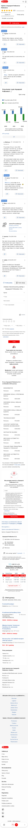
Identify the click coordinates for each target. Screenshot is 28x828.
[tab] (7, 283)
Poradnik (4, 778)
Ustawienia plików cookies (8, 806)
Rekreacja (7, 547)
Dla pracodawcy (13, 231)
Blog (3, 775)
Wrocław (14, 698)
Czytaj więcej (5, 336)
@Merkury (8, 182)
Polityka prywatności (7, 803)
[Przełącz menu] (25, 1)
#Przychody (5, 133)
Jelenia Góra (14, 707)
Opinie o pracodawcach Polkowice (10, 529)
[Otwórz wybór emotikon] (20, 315)
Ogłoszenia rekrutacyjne (8, 784)
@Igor (6, 75)
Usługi (3, 789)
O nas (3, 754)
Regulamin (4, 795)
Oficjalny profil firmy (14, 225)
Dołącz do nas (5, 759)
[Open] (24, 301)
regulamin (12, 328)
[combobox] (12, 301)
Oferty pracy (5, 770)
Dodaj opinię (15, 23)
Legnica (14, 700)
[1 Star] (3, 321)
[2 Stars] (6, 321)
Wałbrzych (14, 705)
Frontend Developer (8, 604)
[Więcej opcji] (25, 6)
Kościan (14, 714)
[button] (20, 10)
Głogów (14, 712)
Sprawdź (19, 553)
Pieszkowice (14, 741)
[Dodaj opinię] (16, 824)
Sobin (14, 730)
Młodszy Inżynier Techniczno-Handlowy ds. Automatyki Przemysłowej (11, 627)
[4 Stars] (11, 321)
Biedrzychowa (14, 725)
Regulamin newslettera (7, 798)
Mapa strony (5, 756)
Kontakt (3, 764)
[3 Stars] (9, 321)
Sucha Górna (14, 739)
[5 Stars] (14, 321)
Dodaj (14, 341)
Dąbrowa (14, 737)
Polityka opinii (5, 800)
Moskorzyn (14, 732)
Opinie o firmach (6, 773)
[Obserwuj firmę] (12, 824)
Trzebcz (14, 723)
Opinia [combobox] (5, 292)
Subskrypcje (5, 761)
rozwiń (23, 27)
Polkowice (14, 721)
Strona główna (5, 526)
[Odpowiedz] (14, 137)
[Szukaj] (4, 824)
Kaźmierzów (14, 734)
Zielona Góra (14, 703)
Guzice (14, 728)
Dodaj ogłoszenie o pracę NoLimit (15, 228)
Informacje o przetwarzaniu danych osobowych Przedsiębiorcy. (12, 522)
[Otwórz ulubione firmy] (23, 1)
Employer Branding (6, 787)
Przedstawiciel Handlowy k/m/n (11, 612)
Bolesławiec (14, 710)
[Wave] (4, 44)
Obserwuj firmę (14, 516)
